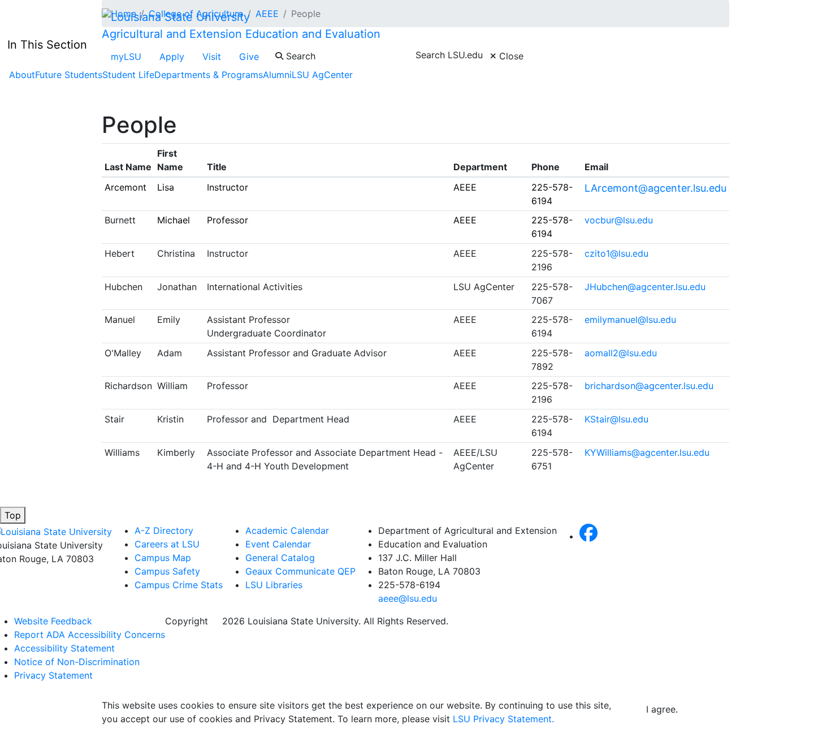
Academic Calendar (287, 530)
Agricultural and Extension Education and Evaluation (241, 34)
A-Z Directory (164, 530)
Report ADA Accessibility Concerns (89, 634)
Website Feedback (53, 621)
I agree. (662, 709)
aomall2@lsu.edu (621, 353)
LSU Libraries (273, 584)
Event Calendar (278, 544)
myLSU (126, 56)
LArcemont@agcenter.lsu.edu (655, 188)
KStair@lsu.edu (616, 419)
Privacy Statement (53, 675)
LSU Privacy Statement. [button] (503, 718)
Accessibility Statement (64, 648)
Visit (211, 56)
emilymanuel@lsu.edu (630, 319)
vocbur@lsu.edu (620, 220)
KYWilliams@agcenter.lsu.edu (647, 452)
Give (249, 56)
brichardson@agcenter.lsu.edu (649, 385)
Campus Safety (167, 571)
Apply (171, 56)
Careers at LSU (167, 544)
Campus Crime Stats (179, 584)
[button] (588, 536)
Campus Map (163, 557)
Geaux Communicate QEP (300, 571)
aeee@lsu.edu (407, 598)
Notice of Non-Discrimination (77, 661)
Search (299, 56)
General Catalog (280, 557)
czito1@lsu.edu (618, 253)
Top (13, 515)
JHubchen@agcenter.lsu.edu (645, 286)
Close (509, 56)
